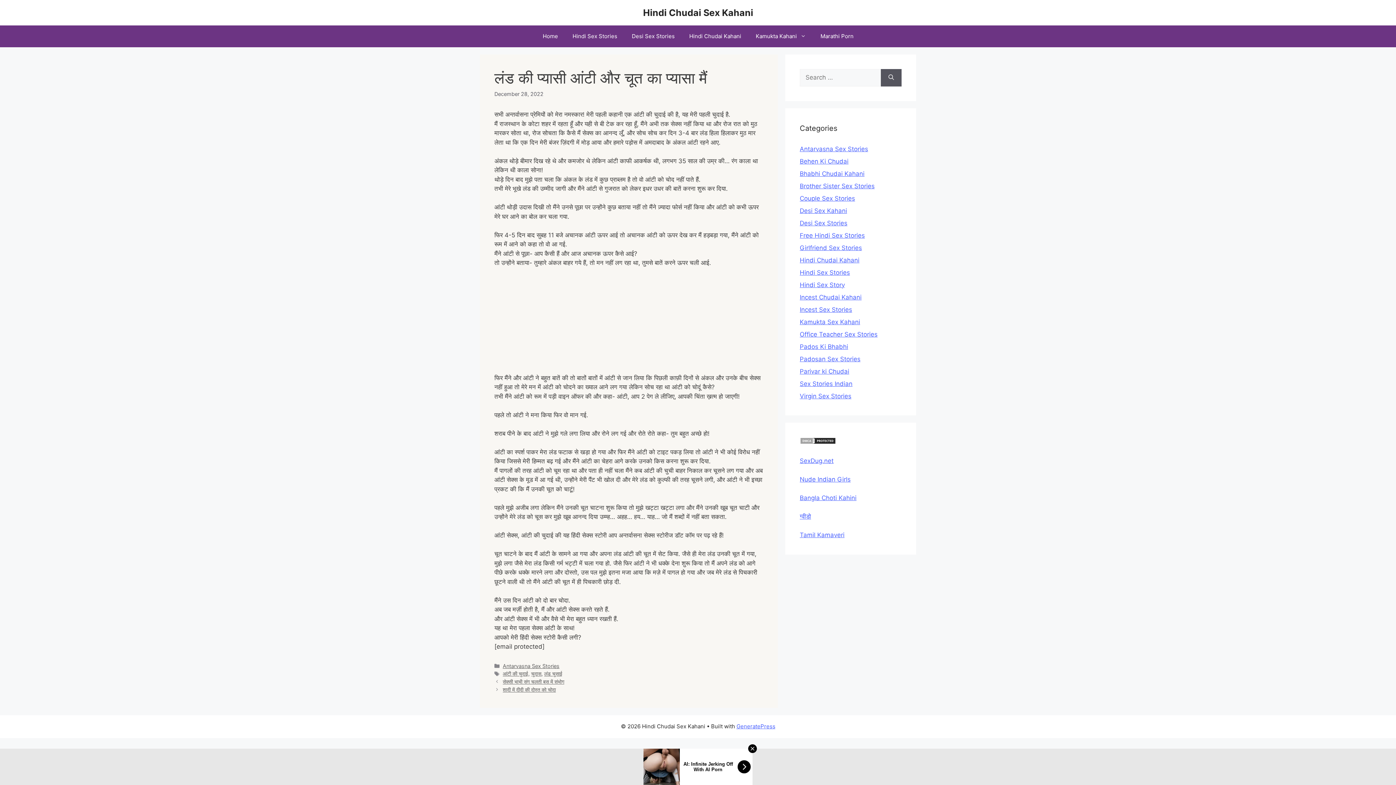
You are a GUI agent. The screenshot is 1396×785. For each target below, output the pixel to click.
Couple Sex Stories (827, 198)
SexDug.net (817, 460)
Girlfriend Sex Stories (831, 247)
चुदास (536, 674)
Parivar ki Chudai (824, 371)
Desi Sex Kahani (823, 210)
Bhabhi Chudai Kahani (832, 173)
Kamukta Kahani (776, 36)
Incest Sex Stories (826, 309)
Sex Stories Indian (826, 383)
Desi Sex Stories (653, 36)
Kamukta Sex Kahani (830, 322)
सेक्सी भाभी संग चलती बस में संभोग (533, 682)
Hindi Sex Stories (595, 36)
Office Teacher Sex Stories (839, 334)
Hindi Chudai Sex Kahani (698, 12)
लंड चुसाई (553, 674)
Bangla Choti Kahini (828, 498)
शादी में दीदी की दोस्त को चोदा (529, 690)
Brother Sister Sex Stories (837, 186)
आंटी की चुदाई (515, 674)
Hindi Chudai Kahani (715, 36)
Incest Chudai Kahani (831, 297)
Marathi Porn (837, 36)
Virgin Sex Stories (825, 396)
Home (550, 36)
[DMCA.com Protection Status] (818, 442)
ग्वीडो (805, 516)
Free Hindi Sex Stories (832, 235)
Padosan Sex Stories (830, 359)
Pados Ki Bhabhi (824, 346)
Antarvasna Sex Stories (531, 666)
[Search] (891, 77)
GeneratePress (756, 726)
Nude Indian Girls (825, 479)
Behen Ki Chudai (824, 161)
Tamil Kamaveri (822, 535)
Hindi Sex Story (822, 285)
